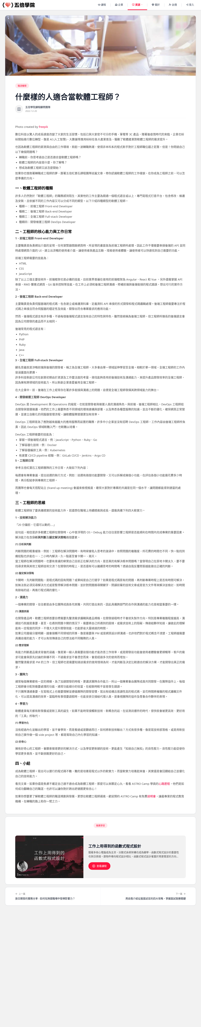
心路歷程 (164, 784)
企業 (120, 4)
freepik (43, 127)
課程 (103, 4)
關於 (157, 4)
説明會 (151, 796)
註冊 (174, 4)
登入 (191, 4)
